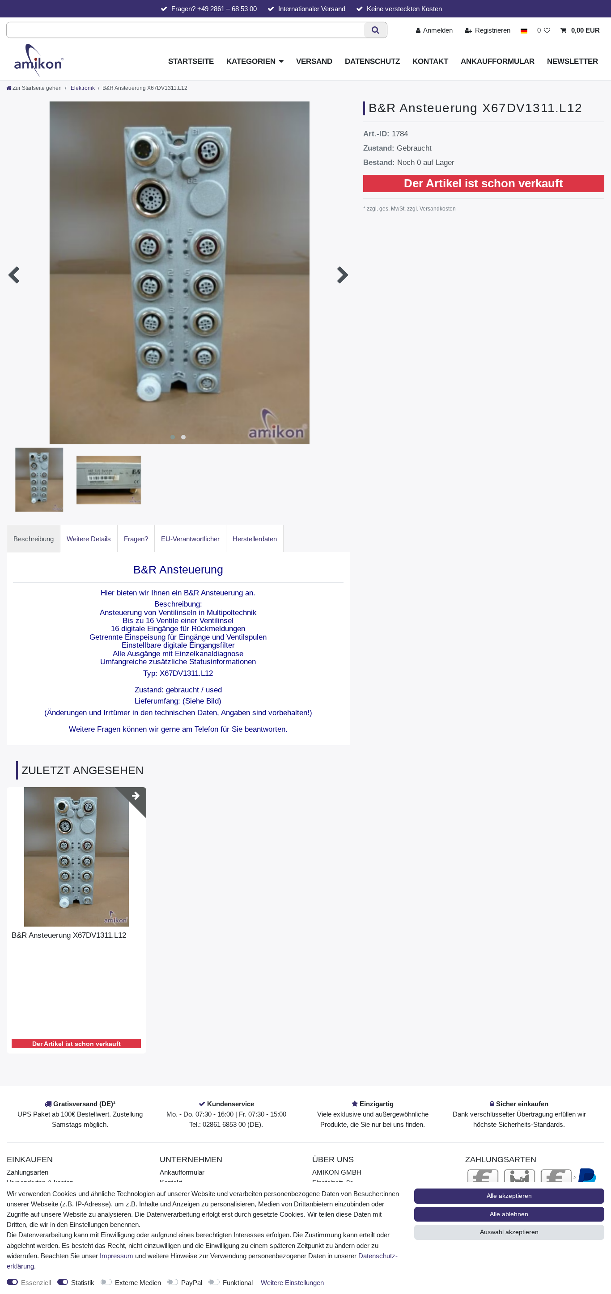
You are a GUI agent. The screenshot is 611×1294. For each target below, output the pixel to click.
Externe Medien (138, 1282)
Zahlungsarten (27, 1172)
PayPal (191, 1282)
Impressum (116, 1256)
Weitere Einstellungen (292, 1282)
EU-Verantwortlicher (190, 539)
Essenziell (36, 1282)
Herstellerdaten (255, 539)
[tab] (33, 538)
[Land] (523, 30)
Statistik (82, 1282)
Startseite (191, 61)
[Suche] (375, 30)
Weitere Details (89, 539)
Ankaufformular (498, 61)
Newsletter (572, 61)
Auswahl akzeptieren (509, 1231)
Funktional (238, 1282)
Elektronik (82, 88)
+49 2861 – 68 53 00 (227, 9)
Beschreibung (33, 539)
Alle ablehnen (509, 1214)
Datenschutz (372, 61)
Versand (314, 61)
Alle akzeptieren (509, 1195)
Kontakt (430, 61)
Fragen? (136, 539)
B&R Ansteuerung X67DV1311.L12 (69, 936)
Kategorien (251, 61)
